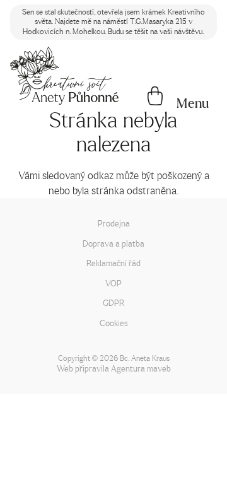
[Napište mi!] (64, 76)
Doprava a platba (113, 243)
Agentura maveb (141, 368)
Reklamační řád (113, 262)
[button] (193, 103)
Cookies (114, 322)
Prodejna (114, 223)
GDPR (113, 302)
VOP (113, 283)
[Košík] (155, 97)
